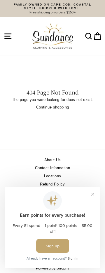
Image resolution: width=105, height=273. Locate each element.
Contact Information (52, 168)
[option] (52, 8)
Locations (52, 176)
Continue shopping (52, 107)
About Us (52, 160)
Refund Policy (52, 184)
